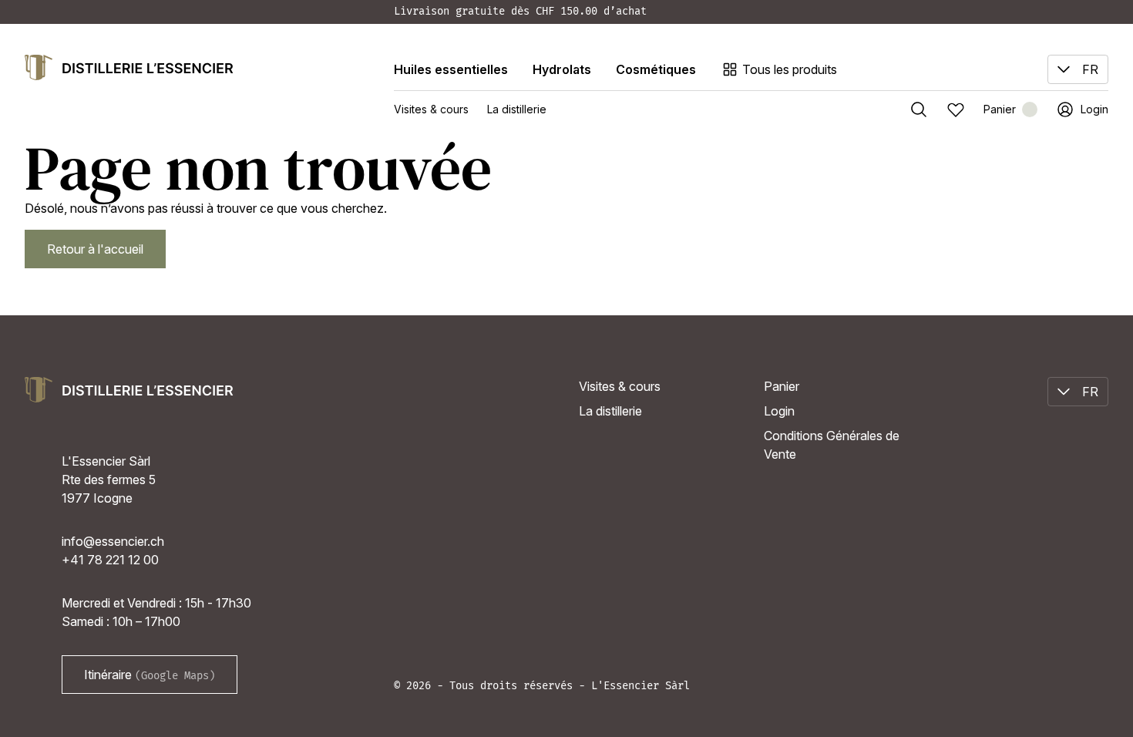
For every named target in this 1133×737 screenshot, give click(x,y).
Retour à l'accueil (95, 249)
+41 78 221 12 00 (110, 559)
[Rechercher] (918, 109)
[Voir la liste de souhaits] (955, 109)
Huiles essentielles (451, 69)
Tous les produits (789, 69)
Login (779, 411)
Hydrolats (562, 69)
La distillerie (516, 109)
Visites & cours (431, 109)
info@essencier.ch (113, 541)
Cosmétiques (656, 69)
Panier (781, 386)
